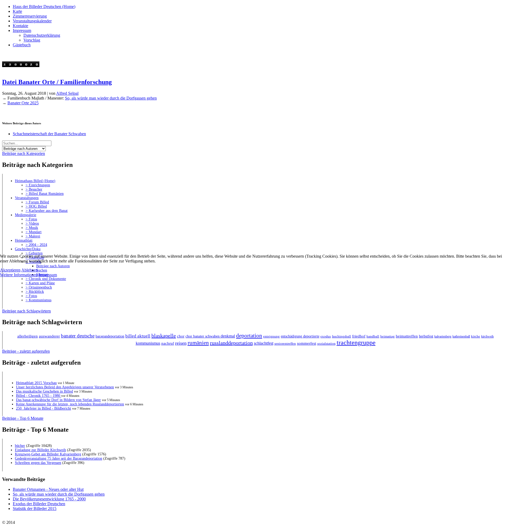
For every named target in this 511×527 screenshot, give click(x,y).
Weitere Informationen (19, 275)
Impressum (48, 275)
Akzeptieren (10, 270)
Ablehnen (29, 270)
